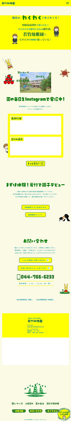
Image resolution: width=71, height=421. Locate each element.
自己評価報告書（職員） (25, 299)
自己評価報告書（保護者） (45, 299)
